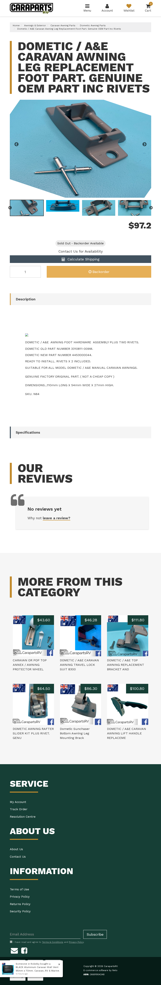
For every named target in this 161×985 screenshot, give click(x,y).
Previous (16, 144)
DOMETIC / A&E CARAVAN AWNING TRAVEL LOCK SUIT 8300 (79, 664)
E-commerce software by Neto (100, 970)
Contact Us (18, 856)
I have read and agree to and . (49, 942)
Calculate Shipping (83, 259)
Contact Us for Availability (80, 251)
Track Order (18, 809)
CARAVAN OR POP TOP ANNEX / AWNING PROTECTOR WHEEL (30, 664)
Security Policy (20, 911)
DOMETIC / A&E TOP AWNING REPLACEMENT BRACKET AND (125, 664)
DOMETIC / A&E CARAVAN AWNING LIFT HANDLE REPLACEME (126, 733)
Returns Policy (20, 904)
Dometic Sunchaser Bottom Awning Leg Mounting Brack (75, 733)
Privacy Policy (20, 896)
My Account (18, 802)
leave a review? (56, 518)
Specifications (28, 432)
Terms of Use (19, 889)
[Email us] (14, 950)
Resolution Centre (23, 816)
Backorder (100, 272)
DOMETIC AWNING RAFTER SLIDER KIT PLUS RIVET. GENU (33, 733)
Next (144, 144)
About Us (16, 849)
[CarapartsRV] (31, 8)
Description (26, 299)
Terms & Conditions (52, 942)
